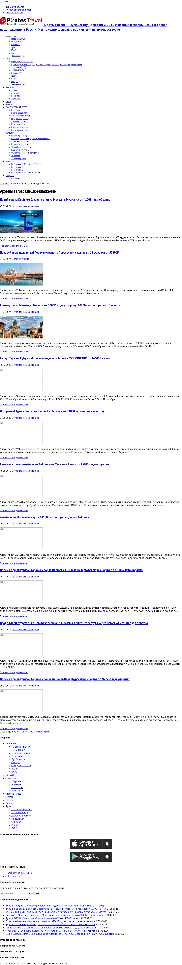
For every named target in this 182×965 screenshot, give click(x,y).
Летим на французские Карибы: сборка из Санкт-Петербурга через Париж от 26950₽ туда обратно (65, 679)
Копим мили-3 (17, 169)
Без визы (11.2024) (19, 135)
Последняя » (45, 731)
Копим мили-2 (17, 166)
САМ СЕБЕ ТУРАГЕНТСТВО (16, 107)
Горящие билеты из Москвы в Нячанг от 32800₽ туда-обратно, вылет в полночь (51, 921)
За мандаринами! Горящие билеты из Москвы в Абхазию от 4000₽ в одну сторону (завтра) (56, 911)
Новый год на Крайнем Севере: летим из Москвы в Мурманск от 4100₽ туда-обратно (55, 199)
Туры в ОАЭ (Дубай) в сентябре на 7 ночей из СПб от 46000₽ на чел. (43, 918)
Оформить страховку (20, 118)
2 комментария (20, 258)
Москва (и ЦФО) (18, 38)
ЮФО (13, 50)
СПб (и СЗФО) (17, 41)
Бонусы (9, 104)
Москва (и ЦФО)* (19, 67)
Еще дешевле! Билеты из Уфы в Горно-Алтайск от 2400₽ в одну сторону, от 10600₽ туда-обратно (60, 933)
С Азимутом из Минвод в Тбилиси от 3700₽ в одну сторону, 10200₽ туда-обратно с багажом (60, 305)
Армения (15, 92)
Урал (13, 47)
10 (30, 731)
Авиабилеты (11, 35)
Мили (8, 161)
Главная (4, 183)
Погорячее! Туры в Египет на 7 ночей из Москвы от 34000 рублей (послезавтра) (52, 411)
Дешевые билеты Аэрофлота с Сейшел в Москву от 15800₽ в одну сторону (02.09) (51, 927)
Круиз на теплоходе (20, 124)
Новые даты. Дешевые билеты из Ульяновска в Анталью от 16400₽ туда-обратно (51, 930)
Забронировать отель (20, 115)
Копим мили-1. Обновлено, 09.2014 (25, 164)
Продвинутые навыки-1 (21, 144)
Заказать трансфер (19, 121)
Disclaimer (15, 178)
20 (33, 731)
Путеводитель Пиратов (19, 9)
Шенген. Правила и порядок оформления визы (30, 138)
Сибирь (14, 53)
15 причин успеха (18, 158)
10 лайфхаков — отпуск (21, 147)
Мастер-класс (13, 793)
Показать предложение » (14, 245)
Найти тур (15, 110)
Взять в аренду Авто (20, 129)
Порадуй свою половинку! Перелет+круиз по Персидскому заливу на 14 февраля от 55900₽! (60, 252)
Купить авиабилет (19, 112)
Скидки (10, 803)
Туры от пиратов (15, 6)
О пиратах (10, 175)
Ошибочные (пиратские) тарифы (25, 152)
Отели (8, 101)
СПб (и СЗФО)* (17, 70)
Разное (10, 800)
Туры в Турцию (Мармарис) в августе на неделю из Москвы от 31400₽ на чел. (49, 905)
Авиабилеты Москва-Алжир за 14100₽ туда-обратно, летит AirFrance (45, 517)
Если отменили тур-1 (20, 149)
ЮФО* (14, 78)
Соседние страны (21, 765)
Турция (14, 90)
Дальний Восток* (18, 84)
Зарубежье (10, 87)
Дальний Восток (18, 55)
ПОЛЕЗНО (10, 132)
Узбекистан (16, 98)
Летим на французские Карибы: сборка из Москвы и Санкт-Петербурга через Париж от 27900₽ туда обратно (71, 570)
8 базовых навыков (19, 141)
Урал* (13, 75)
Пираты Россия (14, 12)
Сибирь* (14, 81)
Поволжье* (16, 72)
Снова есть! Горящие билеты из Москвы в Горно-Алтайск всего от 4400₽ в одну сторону (55, 915)
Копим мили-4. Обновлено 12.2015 (25, 172)
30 (35, 731)
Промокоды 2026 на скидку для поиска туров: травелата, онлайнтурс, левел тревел (46, 64)
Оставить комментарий (25, 206)
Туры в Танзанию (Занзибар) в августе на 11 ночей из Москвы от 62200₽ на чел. (50, 924)
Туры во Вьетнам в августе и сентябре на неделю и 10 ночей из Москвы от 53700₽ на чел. (56, 908)
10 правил (15, 155)
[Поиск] (1, 2)
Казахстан (15, 95)
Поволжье (15, 44)
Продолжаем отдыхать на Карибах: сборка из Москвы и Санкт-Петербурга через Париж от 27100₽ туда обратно (74, 623)
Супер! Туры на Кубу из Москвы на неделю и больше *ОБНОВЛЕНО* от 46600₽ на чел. (55, 358)
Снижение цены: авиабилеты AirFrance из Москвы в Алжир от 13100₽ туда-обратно (54, 464)
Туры (8, 58)
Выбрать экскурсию (19, 127)
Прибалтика (18, 759)
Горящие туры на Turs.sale (22, 61)
